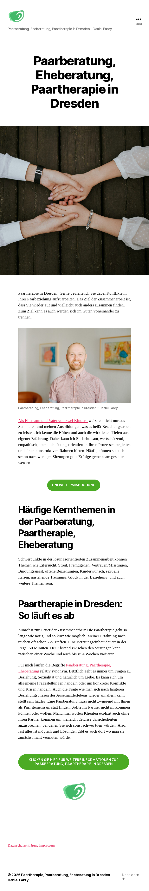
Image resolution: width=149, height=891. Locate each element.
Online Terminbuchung (73, 485)
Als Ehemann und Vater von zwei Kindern (53, 420)
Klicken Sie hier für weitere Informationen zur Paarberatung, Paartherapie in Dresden (74, 762)
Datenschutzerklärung (23, 845)
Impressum (47, 845)
